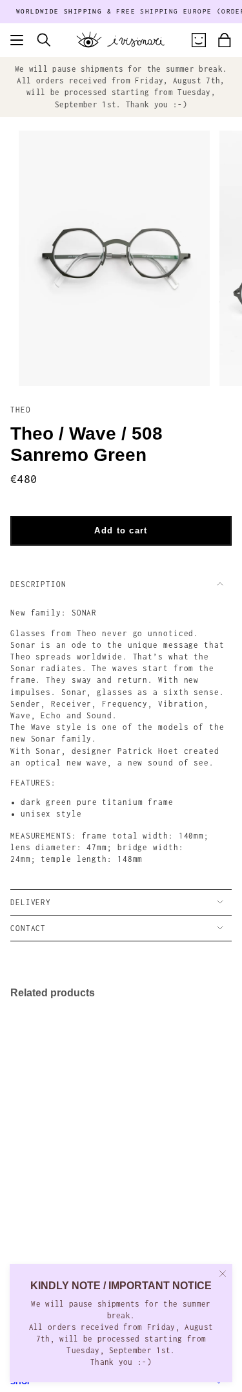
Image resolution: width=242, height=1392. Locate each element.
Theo (20, 409)
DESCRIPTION (38, 584)
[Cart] (224, 40)
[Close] (222, 1273)
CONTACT (28, 928)
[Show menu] (17, 40)
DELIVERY (30, 902)
